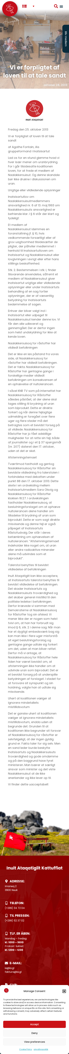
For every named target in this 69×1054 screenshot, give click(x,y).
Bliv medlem (66, 38)
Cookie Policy (25, 1049)
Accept (34, 1024)
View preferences (34, 1042)
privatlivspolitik (41, 1049)
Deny (34, 1033)
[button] (64, 991)
